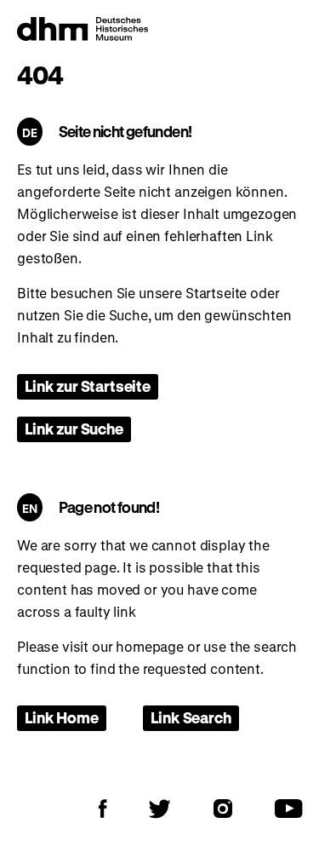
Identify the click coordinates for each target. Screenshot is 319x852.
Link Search (191, 717)
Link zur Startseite (88, 385)
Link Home (62, 717)
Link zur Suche (74, 428)
